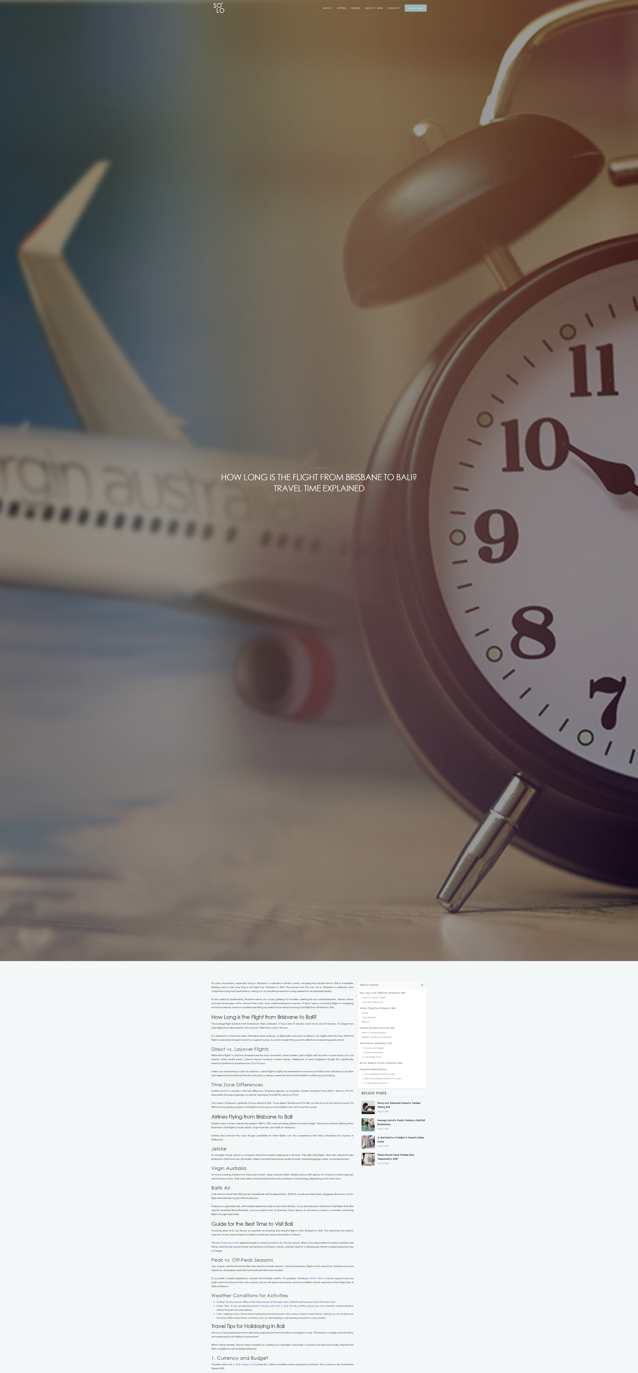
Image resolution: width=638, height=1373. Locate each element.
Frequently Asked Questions (373, 1069)
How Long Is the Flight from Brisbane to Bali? (383, 992)
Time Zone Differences (372, 1001)
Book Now (416, 8)
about (327, 8)
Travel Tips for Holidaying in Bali (376, 1043)
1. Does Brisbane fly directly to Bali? (378, 1073)
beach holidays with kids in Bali (270, 1305)
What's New (374, 8)
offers (342, 8)
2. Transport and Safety (372, 1052)
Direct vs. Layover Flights (374, 997)
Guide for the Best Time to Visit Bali (377, 1027)
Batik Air (366, 1021)
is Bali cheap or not (244, 1364)
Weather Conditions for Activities (377, 1037)
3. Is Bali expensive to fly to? (375, 1082)
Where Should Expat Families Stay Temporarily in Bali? (395, 1156)
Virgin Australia (369, 1017)
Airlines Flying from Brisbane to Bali (378, 1008)
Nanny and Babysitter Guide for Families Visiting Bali (399, 1104)
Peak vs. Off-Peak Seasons (374, 1032)
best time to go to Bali (227, 1242)
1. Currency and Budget (373, 1047)
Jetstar (365, 1012)
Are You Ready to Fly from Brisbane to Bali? (381, 1062)
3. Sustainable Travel (371, 1056)
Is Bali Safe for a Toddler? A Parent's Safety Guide (400, 1139)
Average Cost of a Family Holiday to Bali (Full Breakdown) (401, 1122)
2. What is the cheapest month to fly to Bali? (382, 1078)
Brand (356, 8)
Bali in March (317, 1278)
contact (393, 8)
